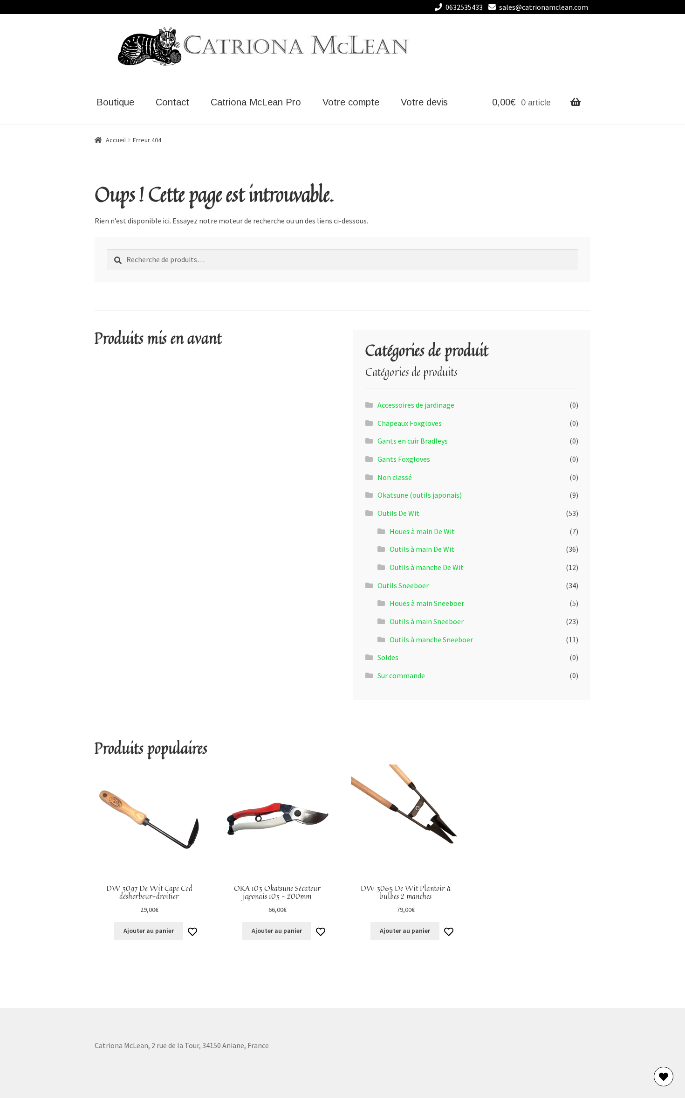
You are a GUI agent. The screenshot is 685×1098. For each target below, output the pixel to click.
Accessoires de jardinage (415, 405)
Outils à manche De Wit (427, 567)
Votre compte (350, 102)
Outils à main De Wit (422, 549)
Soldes (387, 657)
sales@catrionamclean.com (543, 7)
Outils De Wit (398, 513)
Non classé (394, 477)
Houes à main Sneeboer (427, 603)
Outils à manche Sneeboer (431, 639)
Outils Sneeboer (403, 585)
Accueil (116, 140)
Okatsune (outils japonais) (419, 495)
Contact (172, 102)
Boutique (115, 102)
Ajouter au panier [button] (148, 930)
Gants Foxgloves (403, 459)
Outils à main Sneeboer (427, 621)
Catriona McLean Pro (256, 102)
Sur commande (401, 675)
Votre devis (424, 102)
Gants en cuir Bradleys (412, 440)
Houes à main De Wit (422, 531)
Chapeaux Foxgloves (409, 423)
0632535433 (464, 7)
